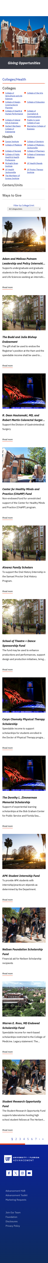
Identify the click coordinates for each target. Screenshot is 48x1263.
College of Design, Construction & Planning (13, 105)
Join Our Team (13, 1212)
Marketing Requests (16, 1199)
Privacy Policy (13, 1225)
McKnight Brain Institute (11, 164)
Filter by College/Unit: (24, 205)
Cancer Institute (12, 141)
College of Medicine (13, 145)
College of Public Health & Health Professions (12, 157)
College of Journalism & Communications (34, 114)
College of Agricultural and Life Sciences (13, 96)
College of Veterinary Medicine (36, 155)
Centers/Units (12, 185)
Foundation (11, 1216)
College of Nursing (13, 151)
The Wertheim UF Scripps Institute (12, 177)
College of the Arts (35, 93)
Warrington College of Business (36, 127)
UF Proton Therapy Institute (35, 171)
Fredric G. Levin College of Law (33, 121)
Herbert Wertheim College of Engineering (13, 129)
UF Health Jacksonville (10, 171)
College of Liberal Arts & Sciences (12, 121)
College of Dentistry (35, 141)
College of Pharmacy (36, 151)
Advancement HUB (15, 1190)
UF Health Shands (34, 163)
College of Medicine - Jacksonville (36, 146)
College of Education (36, 102)
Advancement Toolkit (16, 1195)
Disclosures (12, 1221)
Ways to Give (11, 195)
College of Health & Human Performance (14, 112)
